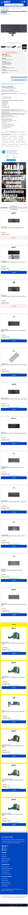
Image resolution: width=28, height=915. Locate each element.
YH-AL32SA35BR (4, 535)
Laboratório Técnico (6, 884)
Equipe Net (4, 856)
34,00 (3, 369)
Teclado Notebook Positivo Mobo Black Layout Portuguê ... (12, 570)
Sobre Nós (4, 854)
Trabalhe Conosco (6, 858)
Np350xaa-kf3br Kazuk (20, 141)
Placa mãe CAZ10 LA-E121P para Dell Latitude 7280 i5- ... (13, 712)
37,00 (3, 472)
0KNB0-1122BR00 (4, 398)
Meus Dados (4, 878)
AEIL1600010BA (4, 329)
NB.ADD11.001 (4, 676)
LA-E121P (3, 710)
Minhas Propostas (6, 882)
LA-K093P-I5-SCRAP (6, 813)
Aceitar (16, 905)
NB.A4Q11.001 (4, 642)
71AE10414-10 (4, 603)
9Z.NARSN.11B (11, 141)
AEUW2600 (3, 569)
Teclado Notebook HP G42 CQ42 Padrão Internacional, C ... (14, 434)
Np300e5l (10, 137)
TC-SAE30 (12, 142)
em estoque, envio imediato (14, 270)
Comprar (14, 272)
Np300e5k (4, 137)
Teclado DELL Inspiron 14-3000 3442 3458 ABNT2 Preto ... (13, 297)
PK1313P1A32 (3, 295)
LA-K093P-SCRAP (6, 744)
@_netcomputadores (12, 153)
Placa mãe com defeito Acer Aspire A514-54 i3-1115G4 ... (13, 780)
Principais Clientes (6, 860)
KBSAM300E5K (23, 134)
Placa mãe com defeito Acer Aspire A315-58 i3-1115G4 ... (13, 746)
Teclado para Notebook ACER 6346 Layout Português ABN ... (13, 605)
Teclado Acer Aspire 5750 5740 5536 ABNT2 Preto (12, 227)
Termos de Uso (5, 872)
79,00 (4, 819)
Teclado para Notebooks (17, 7)
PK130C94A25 (4, 226)
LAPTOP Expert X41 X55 (6, 139)
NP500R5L (16, 137)
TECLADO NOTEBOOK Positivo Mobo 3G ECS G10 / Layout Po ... (14, 365)
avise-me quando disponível (11, 52)
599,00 (4, 647)
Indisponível (13, 237)
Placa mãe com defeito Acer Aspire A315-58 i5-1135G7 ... (13, 815)
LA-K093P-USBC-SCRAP (7, 779)
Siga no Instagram (11, 160)
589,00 (4, 716)
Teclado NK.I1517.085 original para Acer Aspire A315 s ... (13, 262)
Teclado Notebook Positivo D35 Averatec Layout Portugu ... (12, 468)
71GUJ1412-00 (4, 466)
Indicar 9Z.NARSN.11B (20, 80)
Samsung (18, 146)
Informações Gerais (6, 874)
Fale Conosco (5, 861)
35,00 (3, 403)
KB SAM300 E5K (5, 136)
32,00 (3, 335)
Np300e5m (20, 136)
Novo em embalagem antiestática (8, 67)
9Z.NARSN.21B (4, 141)
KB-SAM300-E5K (15, 134)
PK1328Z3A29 (4, 261)
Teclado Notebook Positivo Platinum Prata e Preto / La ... (13, 536)
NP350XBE (15, 139)
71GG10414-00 (4, 363)
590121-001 (3, 432)
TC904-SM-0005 (5, 142)
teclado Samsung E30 (9, 146)
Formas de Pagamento (7, 868)
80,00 (4, 750)
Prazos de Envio (5, 866)
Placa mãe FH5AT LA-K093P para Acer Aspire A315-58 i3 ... (13, 678)
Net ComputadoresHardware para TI (12, 151)
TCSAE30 (18, 142)
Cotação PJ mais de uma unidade (20, 77)
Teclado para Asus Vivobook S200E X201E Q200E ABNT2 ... (14, 399)
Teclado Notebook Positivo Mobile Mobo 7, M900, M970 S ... (13, 502)
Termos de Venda (6, 870)
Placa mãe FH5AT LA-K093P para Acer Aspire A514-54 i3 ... (13, 643)
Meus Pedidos (5, 880)
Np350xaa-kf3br (13, 136)
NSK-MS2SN (20, 139)
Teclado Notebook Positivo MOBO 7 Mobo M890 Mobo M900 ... (13, 331)
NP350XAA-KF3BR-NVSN (13, 144)
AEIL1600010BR (4, 500)
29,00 (3, 232)
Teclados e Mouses (5, 7)
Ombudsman (5, 886)
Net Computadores (20, 897)
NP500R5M (21, 137)
